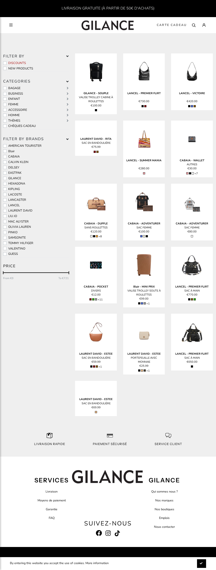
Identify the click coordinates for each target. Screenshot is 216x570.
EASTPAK (15, 173)
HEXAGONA (16, 183)
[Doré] (142, 370)
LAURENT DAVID (20, 210)
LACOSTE (15, 194)
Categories (17, 81)
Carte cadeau (172, 25)
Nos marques (164, 500)
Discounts (17, 63)
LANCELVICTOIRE (192, 93)
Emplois (164, 518)
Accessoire (17, 110)
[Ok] (201, 563)
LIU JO (12, 216)
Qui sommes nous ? (164, 491)
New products (20, 68)
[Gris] (96, 299)
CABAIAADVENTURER (144, 223)
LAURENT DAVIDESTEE (96, 354)
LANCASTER (17, 200)
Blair (11, 151)
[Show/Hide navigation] (11, 25)
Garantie (51, 509)
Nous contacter (164, 527)
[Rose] (144, 173)
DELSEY (13, 167)
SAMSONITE (17, 237)
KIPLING (14, 189)
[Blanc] (91, 236)
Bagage (14, 88)
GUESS (13, 254)
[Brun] (195, 106)
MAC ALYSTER (18, 221)
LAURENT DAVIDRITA (96, 139)
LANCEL (14, 205)
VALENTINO (16, 248)
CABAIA (14, 156)
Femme (13, 104)
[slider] (3, 272)
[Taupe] (145, 370)
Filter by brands (23, 138)
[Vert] (93, 299)
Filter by (13, 56)
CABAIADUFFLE (96, 223)
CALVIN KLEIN (18, 162)
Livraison (52, 491)
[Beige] (144, 236)
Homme (14, 115)
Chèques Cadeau (22, 126)
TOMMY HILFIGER (20, 243)
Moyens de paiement (52, 500)
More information (97, 563)
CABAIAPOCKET (96, 287)
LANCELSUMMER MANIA (144, 160)
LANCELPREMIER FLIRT (144, 93)
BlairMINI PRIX (144, 287)
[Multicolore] (193, 173)
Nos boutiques (164, 509)
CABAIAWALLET (192, 160)
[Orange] (97, 236)
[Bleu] (192, 106)
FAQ (52, 518)
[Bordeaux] (145, 106)
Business (15, 93)
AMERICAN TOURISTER (25, 146)
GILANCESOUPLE (96, 93)
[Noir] (96, 110)
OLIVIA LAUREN (19, 227)
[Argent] (192, 236)
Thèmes (14, 120)
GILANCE (14, 178)
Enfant (14, 99)
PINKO (13, 232)
